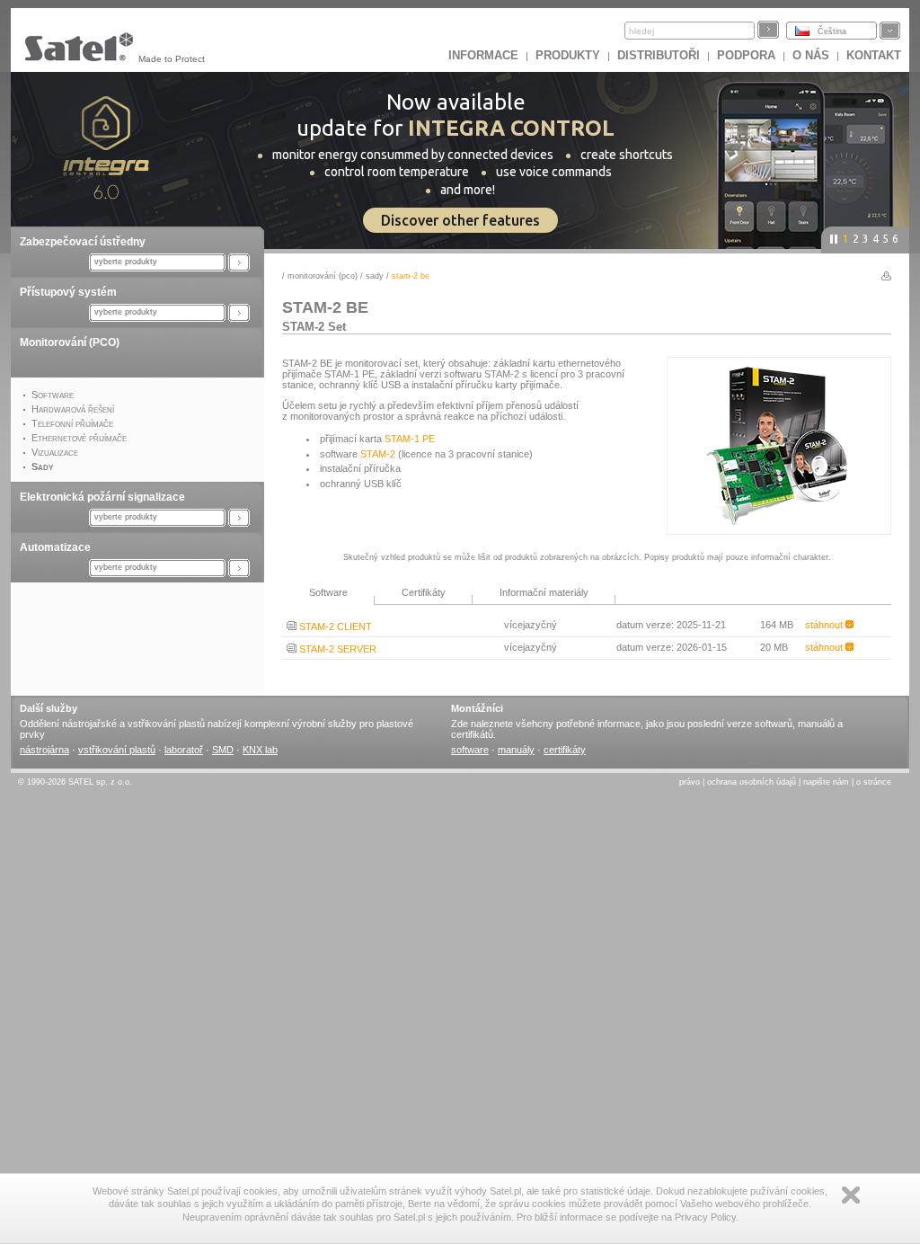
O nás (810, 55)
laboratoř (183, 749)
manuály (516, 749)
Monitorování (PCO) (69, 342)
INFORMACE (483, 55)
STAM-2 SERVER (336, 649)
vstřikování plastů (116, 749)
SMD (223, 749)
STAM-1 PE (410, 438)
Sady (375, 275)
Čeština (832, 31)
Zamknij (851, 1195)
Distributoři (658, 55)
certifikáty (565, 749)
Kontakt (873, 55)
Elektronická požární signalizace (102, 497)
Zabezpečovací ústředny (83, 241)
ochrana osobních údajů (751, 782)
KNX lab (260, 749)
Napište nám (826, 782)
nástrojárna (44, 749)
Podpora (746, 55)
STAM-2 (377, 454)
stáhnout (825, 624)
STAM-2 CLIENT (334, 626)
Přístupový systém (68, 292)
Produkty (567, 55)
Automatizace (55, 547)
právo (689, 782)
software (470, 749)
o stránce (873, 782)
